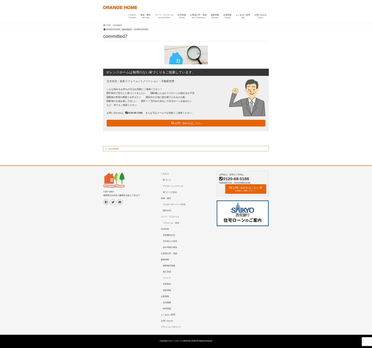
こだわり (165, 174)
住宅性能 (165, 229)
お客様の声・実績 (169, 253)
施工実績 (167, 272)
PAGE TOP (361, 335)
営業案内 (167, 284)
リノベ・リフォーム (170, 216)
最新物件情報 (169, 265)
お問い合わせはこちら (187, 123)
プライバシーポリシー (171, 327)
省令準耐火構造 (170, 247)
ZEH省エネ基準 (170, 241)
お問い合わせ (167, 321)
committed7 (113, 149)
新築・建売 (166, 198)
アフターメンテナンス (173, 186)
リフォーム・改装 (171, 223)
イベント (167, 278)
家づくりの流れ (170, 192)
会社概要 (167, 302)
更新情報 (167, 290)
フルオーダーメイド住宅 (174, 204)
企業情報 (165, 296)
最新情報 (165, 259)
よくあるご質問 (168, 315)
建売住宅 (167, 210)
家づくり (167, 180)
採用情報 (167, 308)
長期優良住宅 (169, 235)
